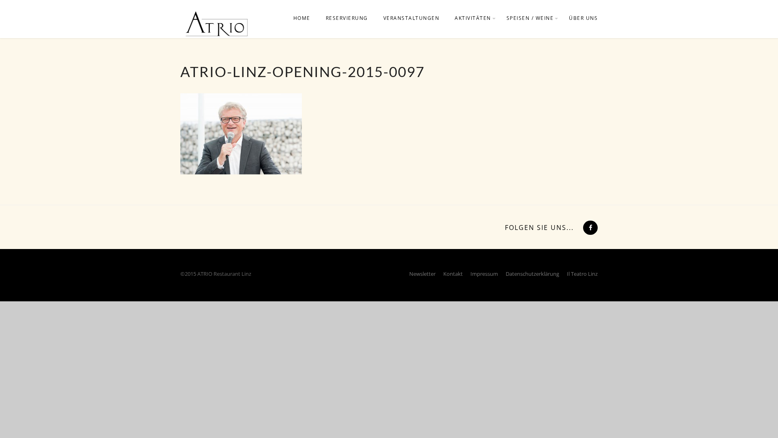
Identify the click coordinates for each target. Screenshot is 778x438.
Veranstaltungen (411, 18)
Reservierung (347, 18)
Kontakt (453, 273)
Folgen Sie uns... (539, 227)
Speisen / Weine (530, 18)
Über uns (583, 18)
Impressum (484, 273)
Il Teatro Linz (582, 273)
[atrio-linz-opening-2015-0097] (241, 133)
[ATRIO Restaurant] (216, 23)
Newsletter (422, 273)
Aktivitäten (473, 18)
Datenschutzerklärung (532, 273)
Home (301, 18)
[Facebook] (589, 227)
